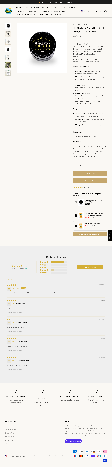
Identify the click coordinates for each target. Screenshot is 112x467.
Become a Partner (11, 426)
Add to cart (90, 173)
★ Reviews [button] (110, 235)
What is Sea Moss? (43, 7)
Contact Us (55, 14)
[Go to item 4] (8, 49)
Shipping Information (27, 14)
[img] (11, 285)
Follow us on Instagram (54, 11)
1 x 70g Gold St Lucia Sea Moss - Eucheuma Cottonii (94, 214)
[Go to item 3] (8, 42)
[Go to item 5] (8, 57)
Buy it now (90, 180)
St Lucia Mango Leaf (92, 224)
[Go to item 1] (8, 26)
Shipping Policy (10, 433)
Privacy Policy (9, 437)
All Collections (68, 7)
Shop (56, 7)
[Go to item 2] (8, 34)
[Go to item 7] (8, 73)
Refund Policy (9, 440)
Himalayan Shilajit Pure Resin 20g (93, 201)
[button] (78, 187)
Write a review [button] (90, 267)
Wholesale (21, 11)
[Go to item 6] (8, 65)
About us (28, 7)
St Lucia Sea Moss (81, 24)
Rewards (44, 14)
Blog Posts (34, 11)
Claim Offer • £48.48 (90, 234)
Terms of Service (10, 429)
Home (18, 7)
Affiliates (8, 444)
